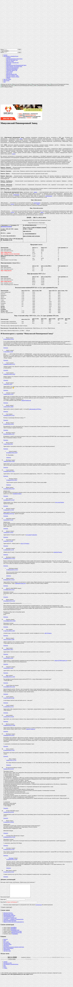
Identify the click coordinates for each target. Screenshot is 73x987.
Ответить (5, 347)
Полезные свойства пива (37, 957)
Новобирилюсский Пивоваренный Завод (16, 65)
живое (35, 192)
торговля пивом (68, 957)
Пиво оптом (6, 80)
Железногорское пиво (11, 74)
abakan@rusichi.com (26, 400)
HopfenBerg (13, 927)
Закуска (62, 957)
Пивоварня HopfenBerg (12, 69)
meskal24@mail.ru (58, 552)
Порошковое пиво (15, 930)
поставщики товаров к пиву (20, 959)
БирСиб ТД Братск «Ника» (12, 76)
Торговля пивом (7, 944)
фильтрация (16, 194)
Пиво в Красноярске (8, 948)
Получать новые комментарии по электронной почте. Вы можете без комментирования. (28, 904)
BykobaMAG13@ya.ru (8, 513)
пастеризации (48, 196)
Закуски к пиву (7, 950)
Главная (5, 55)
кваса (21, 138)
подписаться (39, 904)
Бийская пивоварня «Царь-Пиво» (14, 58)
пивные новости (4, 959)
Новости (5, 939)
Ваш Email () (9, 902)
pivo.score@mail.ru (59, 502)
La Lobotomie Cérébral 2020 (10, 918)
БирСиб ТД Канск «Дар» (12, 75)
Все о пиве (6, 941)
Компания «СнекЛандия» (12, 62)
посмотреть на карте (6, 226)
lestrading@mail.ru (17, 493)
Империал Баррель (8, 912)
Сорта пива (12, 959)
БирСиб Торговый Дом (12, 60)
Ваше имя (3, 899)
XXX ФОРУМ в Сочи (8, 916)
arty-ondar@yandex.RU (31, 534)
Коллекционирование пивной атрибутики (13, 947)
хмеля (38, 204)
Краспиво (11, 858)
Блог (4, 81)
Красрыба (8, 63)
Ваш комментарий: (5, 897)
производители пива (47, 957)
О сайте (5, 968)
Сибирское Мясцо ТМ (11, 70)
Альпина (8, 57)
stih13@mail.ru (48, 633)
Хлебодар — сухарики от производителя (13, 919)
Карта (4, 966)
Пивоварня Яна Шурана (9, 915)
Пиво (4, 940)
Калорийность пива (17, 931)
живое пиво (34, 959)
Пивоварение (6, 949)
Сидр (31, 957)
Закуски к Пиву (10, 61)
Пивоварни (6, 945)
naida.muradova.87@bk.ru (35, 409)
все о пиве (12, 957)
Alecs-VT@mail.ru (25, 543)
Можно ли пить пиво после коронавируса (13, 921)
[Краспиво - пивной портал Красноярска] (36, 48)
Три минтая (9, 72)
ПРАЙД (8, 78)
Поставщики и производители (10, 56)
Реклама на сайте (7, 963)
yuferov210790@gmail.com (60, 660)
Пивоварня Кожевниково (12, 67)
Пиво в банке (9, 71)
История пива (6, 943)
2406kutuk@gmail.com (20, 583)
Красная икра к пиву (8, 914)
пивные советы (25, 957)
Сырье (37, 959)
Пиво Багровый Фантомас (9, 920)
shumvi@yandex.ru (30, 729)
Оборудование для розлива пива (14, 66)
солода (13, 153)
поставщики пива (4, 957)
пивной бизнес (56, 957)
